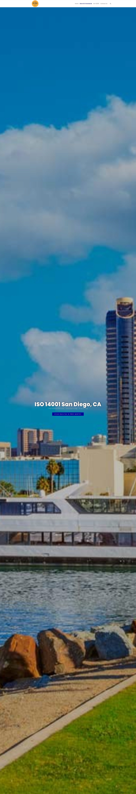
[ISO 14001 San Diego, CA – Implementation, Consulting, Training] (35, 3)
